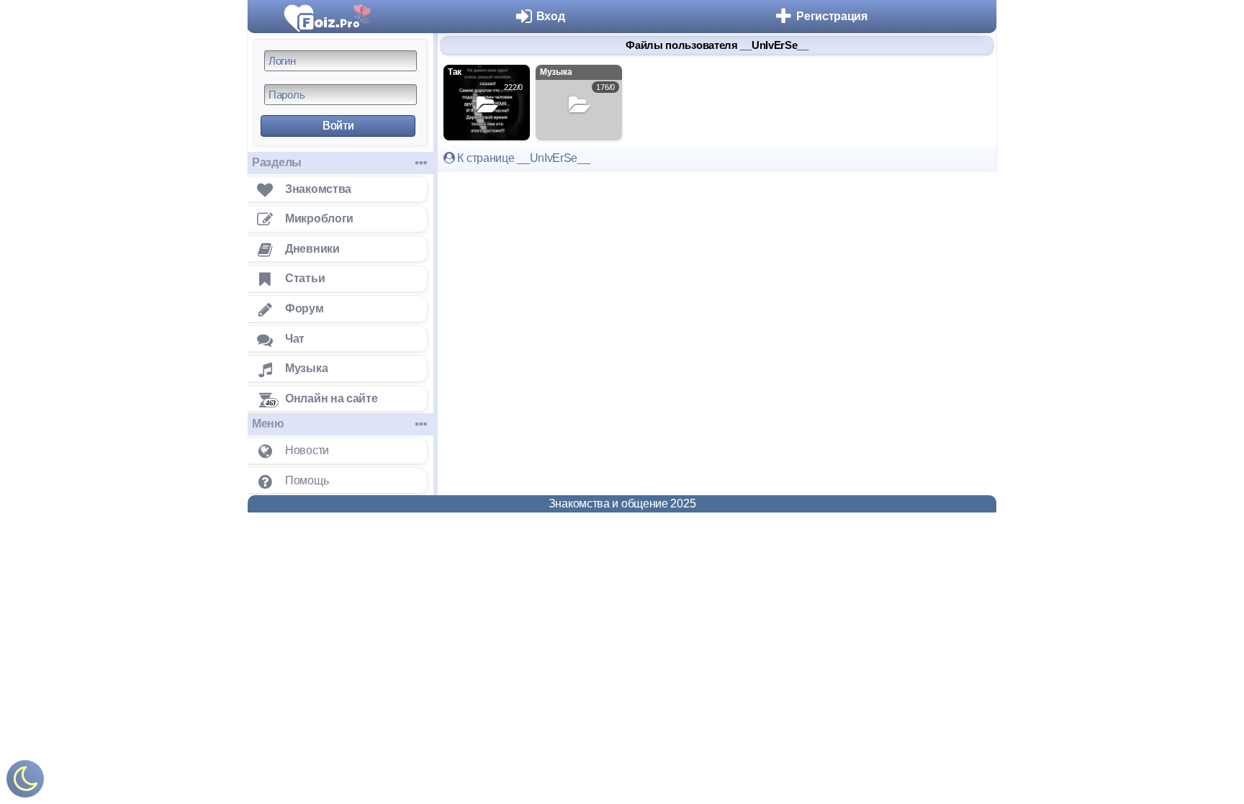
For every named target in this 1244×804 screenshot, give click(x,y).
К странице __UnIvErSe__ (522, 158)
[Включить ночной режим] (25, 782)
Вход (550, 16)
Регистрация (831, 16)
